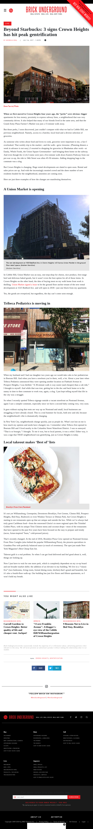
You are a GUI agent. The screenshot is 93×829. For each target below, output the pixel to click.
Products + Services (40, 775)
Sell (64, 732)
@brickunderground (38, 698)
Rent (35, 732)
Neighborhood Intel (12, 621)
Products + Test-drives (11, 772)
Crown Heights (42, 658)
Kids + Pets (7, 767)
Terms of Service (58, 822)
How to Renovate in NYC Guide (43, 777)
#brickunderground (54, 698)
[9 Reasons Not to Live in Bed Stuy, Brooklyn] (76, 610)
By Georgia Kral (10, 40)
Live (7, 24)
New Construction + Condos (13, 740)
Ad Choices (73, 822)
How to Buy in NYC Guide (12, 751)
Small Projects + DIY (40, 767)
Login (83, 822)
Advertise (56, 817)
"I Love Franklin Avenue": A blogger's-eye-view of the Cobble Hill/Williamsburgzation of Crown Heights (46, 630)
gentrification (56, 658)
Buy (5, 732)
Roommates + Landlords (41, 738)
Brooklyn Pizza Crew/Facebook (18, 507)
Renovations (37, 769)
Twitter (76, 717)
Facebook (71, 717)
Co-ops (6, 746)
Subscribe (74, 797)
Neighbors (7, 764)
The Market (7, 735)
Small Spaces (37, 764)
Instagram (81, 717)
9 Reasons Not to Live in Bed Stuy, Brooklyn (75, 625)
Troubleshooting (9, 775)
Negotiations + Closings (71, 738)
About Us (36, 817)
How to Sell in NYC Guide (71, 743)
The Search (37, 743)
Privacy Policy (43, 822)
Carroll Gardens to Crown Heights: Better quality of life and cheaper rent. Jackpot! (15, 628)
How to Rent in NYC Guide (41, 746)
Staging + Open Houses (70, 735)
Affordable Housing (10, 743)
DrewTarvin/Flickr (11, 106)
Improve (36, 621)
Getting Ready (67, 740)
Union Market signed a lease (24, 284)
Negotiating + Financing (11, 748)
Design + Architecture (40, 772)
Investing (7, 738)
